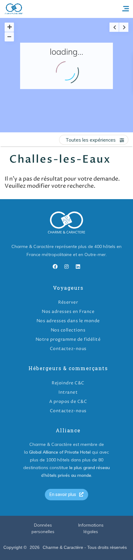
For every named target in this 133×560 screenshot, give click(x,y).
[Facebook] (55, 266)
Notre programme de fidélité (68, 339)
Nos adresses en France (68, 311)
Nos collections (68, 330)
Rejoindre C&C (68, 383)
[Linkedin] (78, 266)
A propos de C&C (68, 401)
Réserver (68, 302)
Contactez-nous (68, 349)
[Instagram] (66, 266)
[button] (66, 494)
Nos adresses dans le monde (68, 321)
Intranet (68, 392)
